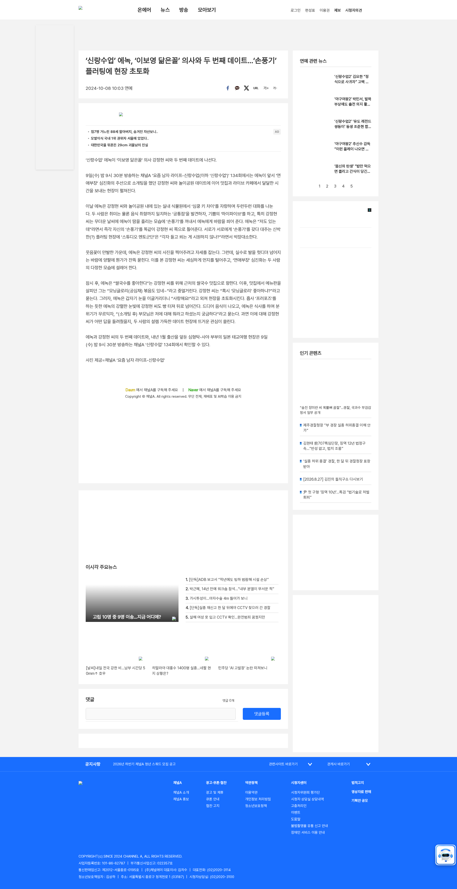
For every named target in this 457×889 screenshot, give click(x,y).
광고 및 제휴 (215, 792)
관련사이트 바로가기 (283, 764)
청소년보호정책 (256, 806)
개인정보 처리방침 (258, 799)
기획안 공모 (360, 800)
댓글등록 (261, 713)
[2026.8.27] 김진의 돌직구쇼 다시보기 (333, 479)
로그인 (296, 10)
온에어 (144, 10)
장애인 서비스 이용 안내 (308, 832)
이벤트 (295, 812)
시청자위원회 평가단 (305, 792)
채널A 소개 (181, 792)
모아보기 (207, 10)
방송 (183, 10)
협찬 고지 (212, 806)
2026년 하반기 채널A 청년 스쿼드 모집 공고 (144, 764)
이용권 (325, 10)
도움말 (295, 819)
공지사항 (92, 764)
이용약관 (251, 792)
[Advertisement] (335, 673)
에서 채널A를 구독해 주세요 (152, 390)
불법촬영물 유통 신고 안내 (309, 826)
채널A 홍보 (181, 799)
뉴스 (165, 10)
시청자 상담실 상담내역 (307, 799)
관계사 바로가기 (338, 764)
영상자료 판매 (361, 792)
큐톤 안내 (212, 799)
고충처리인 (299, 806)
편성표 (310, 10)
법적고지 (358, 783)
